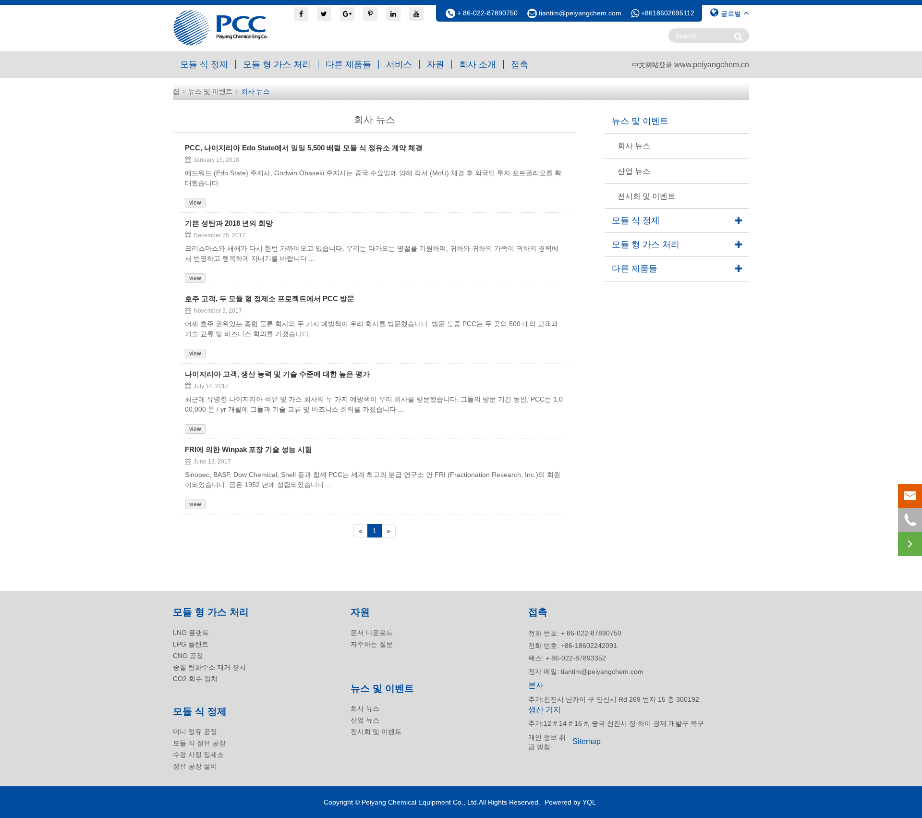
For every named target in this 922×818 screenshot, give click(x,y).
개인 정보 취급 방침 (547, 742)
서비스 (399, 64)
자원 (435, 64)
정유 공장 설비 (195, 766)
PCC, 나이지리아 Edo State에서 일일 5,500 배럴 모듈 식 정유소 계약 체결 (304, 148)
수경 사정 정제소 (198, 754)
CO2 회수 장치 (195, 679)
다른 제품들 (348, 64)
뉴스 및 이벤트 (210, 91)
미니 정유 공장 (195, 731)
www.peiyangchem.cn (711, 65)
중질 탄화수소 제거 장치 (209, 667)
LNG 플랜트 (191, 632)
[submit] (738, 36)
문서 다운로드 (372, 632)
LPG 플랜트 (190, 644)
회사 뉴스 (255, 91)
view (195, 202)
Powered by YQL (570, 802)
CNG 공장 (188, 655)
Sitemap (586, 741)
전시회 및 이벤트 (646, 196)
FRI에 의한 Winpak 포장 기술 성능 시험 (248, 449)
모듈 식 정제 (204, 64)
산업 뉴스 (634, 171)
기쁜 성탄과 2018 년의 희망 (229, 223)
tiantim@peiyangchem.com (580, 13)
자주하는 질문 (372, 644)
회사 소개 (477, 64)
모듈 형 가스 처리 (277, 64)
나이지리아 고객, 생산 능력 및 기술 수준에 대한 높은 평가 (277, 374)
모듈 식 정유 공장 (199, 743)
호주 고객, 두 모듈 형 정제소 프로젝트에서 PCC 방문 (269, 298)
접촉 (519, 64)
